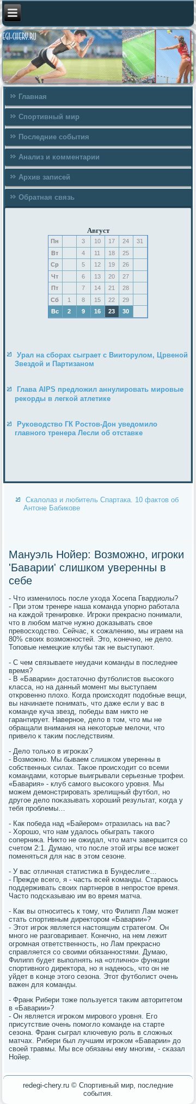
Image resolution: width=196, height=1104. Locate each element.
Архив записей (44, 177)
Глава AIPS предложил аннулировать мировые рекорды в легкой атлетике (99, 393)
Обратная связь (47, 197)
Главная (33, 96)
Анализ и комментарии (59, 157)
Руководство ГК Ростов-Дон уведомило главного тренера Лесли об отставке (86, 428)
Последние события (54, 137)
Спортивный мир (49, 117)
